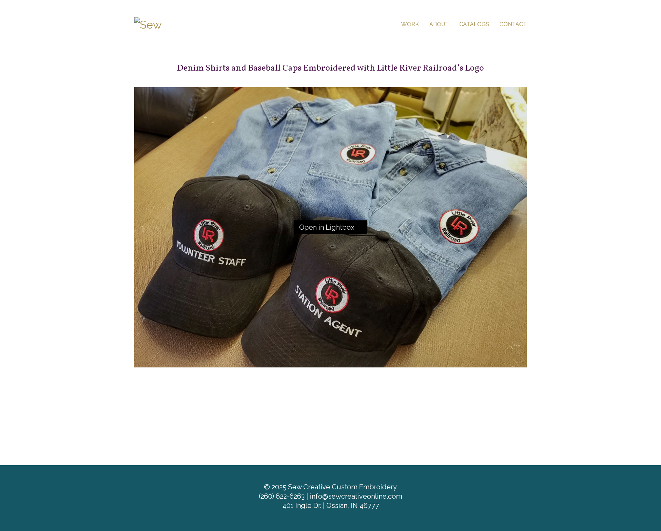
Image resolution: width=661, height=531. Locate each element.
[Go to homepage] (168, 24)
